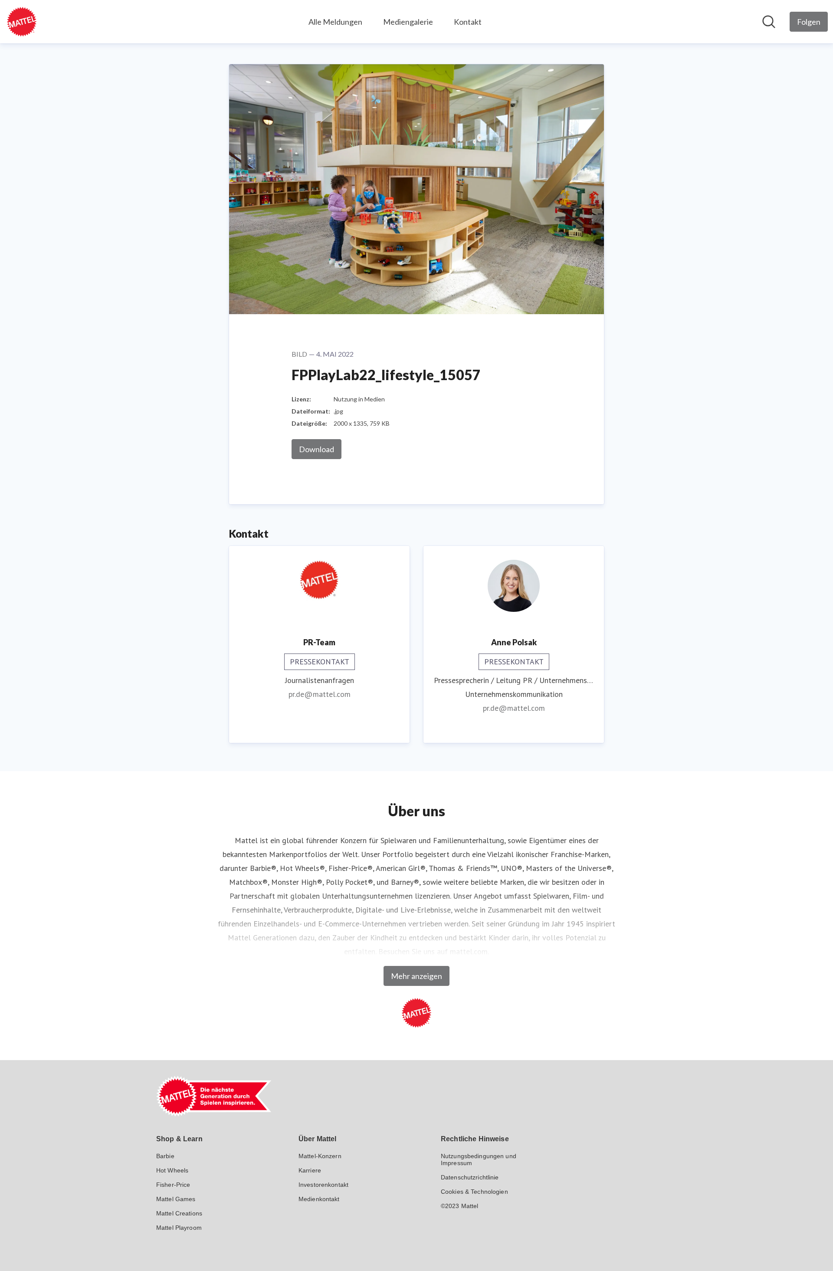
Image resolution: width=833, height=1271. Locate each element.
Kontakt (468, 21)
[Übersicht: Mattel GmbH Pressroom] (21, 21)
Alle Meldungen (335, 21)
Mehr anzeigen (416, 976)
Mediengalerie (408, 21)
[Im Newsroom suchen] (769, 22)
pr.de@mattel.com (320, 694)
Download (316, 449)
